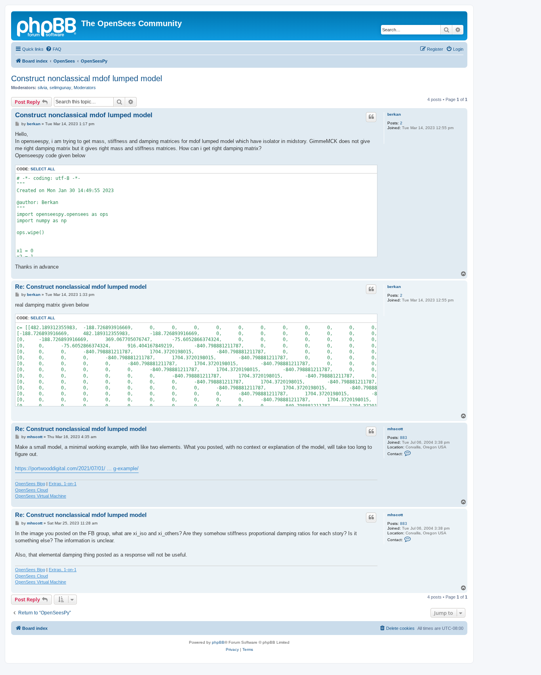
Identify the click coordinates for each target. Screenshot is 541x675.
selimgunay (60, 87)
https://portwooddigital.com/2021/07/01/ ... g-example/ (77, 468)
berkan (394, 114)
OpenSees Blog (30, 483)
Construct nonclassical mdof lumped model (86, 78)
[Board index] (47, 25)
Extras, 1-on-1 (62, 483)
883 (403, 437)
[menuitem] (53, 49)
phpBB (218, 642)
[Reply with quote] (371, 117)
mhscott (395, 429)
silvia (42, 87)
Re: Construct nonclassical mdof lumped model (81, 286)
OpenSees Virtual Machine (40, 496)
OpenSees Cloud (31, 490)
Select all (42, 169)
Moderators (85, 87)
